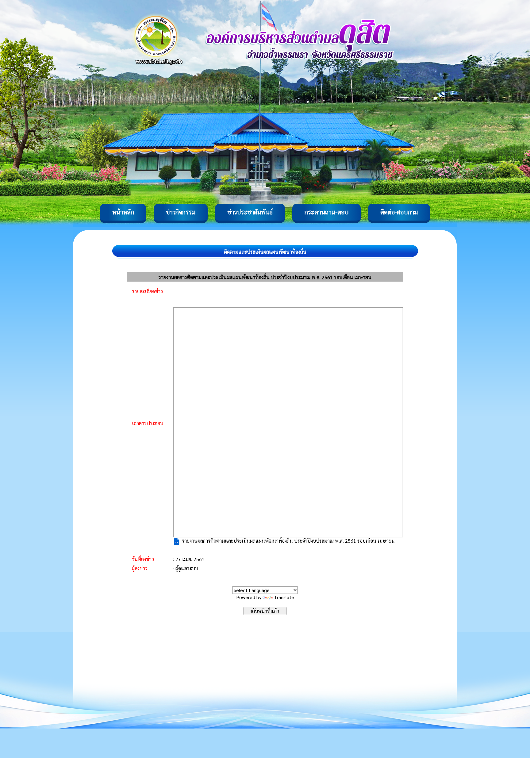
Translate (284, 597)
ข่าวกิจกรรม (180, 212)
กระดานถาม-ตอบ (326, 212)
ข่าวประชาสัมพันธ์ (250, 212)
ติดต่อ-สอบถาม (399, 212)
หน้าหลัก (123, 212)
